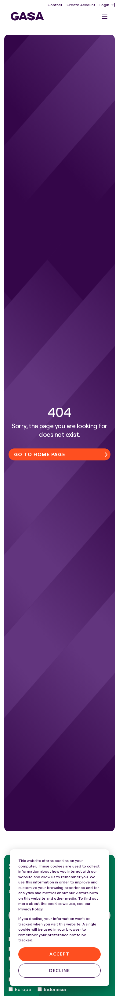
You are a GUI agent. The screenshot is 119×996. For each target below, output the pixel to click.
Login (104, 4)
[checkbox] (20, 989)
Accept (59, 953)
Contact (55, 4)
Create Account (81, 4)
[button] (104, 16)
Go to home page (40, 454)
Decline (59, 970)
